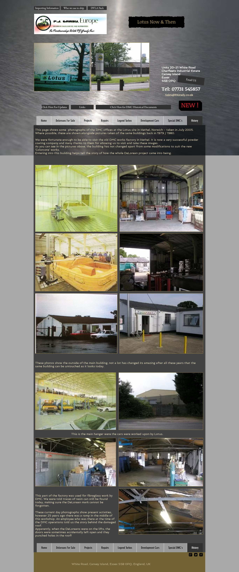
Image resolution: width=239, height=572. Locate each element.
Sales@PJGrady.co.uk (179, 95)
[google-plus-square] (190, 554)
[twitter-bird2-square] (196, 554)
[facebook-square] (201, 554)
